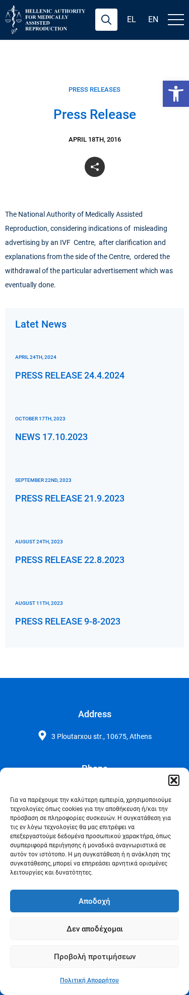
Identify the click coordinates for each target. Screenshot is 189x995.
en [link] (153, 19)
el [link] (131, 19)
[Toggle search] (106, 20)
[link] (176, 94)
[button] (174, 780)
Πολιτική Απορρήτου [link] (89, 980)
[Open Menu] (176, 20)
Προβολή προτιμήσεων (95, 956)
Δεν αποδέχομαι (95, 929)
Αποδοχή (94, 901)
